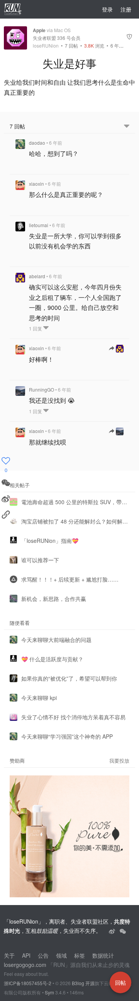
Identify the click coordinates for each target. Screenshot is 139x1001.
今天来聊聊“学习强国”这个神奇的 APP (67, 736)
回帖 (71, 45)
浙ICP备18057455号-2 (27, 983)
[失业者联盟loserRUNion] (113, 930)
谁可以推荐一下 (40, 560)
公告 (43, 955)
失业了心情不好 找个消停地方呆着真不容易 (73, 717)
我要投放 (119, 760)
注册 (125, 9)
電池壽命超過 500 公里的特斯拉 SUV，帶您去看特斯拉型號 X (75, 502)
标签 (79, 955)
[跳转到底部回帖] (126, 126)
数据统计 (103, 955)
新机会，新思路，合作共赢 (53, 598)
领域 (61, 955)
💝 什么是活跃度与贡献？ (52, 659)
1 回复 (36, 328)
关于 (9, 955)
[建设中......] (123, 930)
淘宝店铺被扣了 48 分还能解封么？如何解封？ (75, 521)
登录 (107, 9)
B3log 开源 (83, 983)
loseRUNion (46, 46)
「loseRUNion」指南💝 (49, 540)
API (26, 955)
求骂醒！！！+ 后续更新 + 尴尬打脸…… (70, 579)
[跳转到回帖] (116, 348)
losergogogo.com (25, 964)
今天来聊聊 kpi (39, 698)
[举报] (129, 37)
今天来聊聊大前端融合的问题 (56, 639)
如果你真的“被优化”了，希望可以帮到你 (69, 678)
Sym (49, 992)
